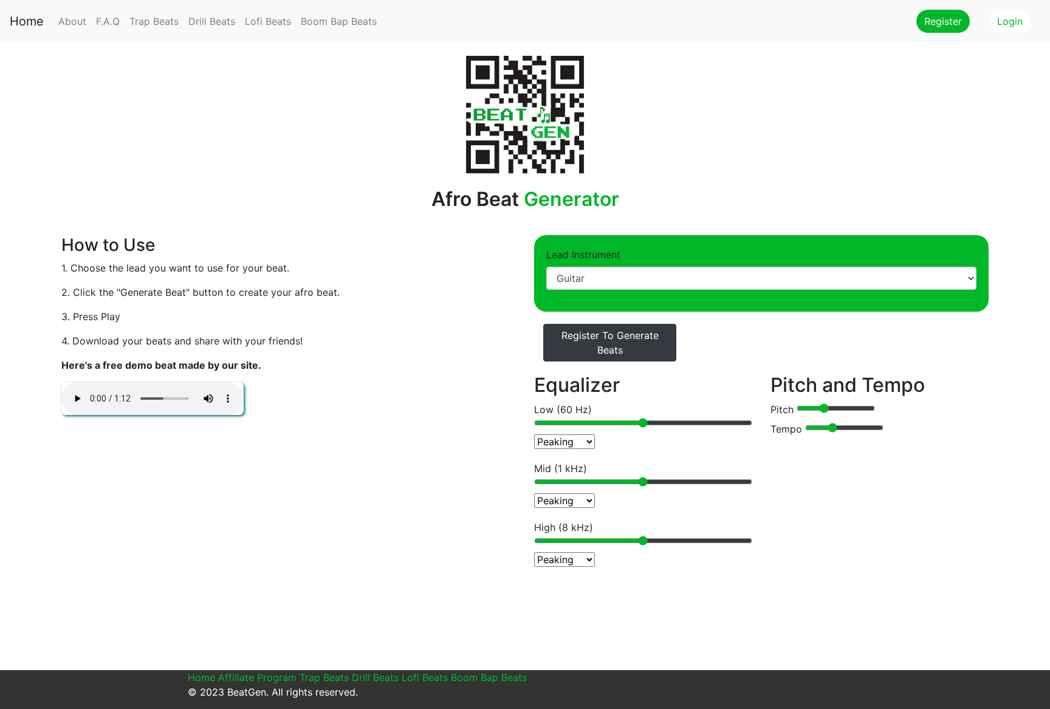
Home (27, 21)
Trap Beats (154, 21)
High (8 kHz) (563, 527)
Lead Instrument (583, 254)
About (72, 21)
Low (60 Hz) (563, 409)
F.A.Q (108, 21)
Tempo (787, 429)
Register (943, 21)
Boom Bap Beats (339, 21)
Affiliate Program (257, 677)
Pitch (783, 409)
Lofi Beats (268, 21)
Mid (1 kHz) (560, 468)
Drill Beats (211, 21)
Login (1010, 21)
